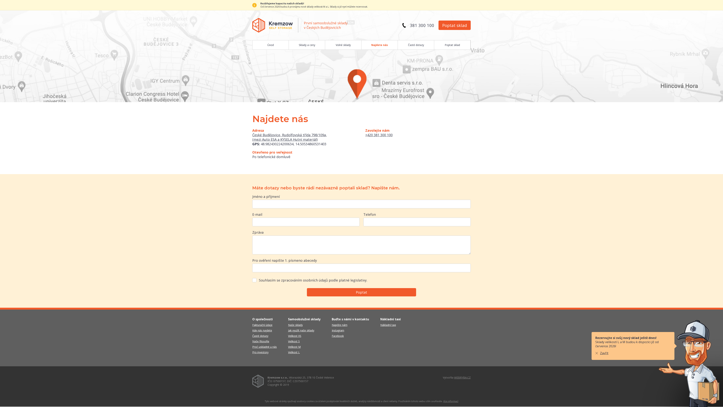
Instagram (338, 330)
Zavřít (604, 353)
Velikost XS (294, 336)
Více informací (450, 401)
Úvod (270, 45)
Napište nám (339, 325)
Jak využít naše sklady (301, 330)
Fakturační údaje (262, 325)
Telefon (369, 214)
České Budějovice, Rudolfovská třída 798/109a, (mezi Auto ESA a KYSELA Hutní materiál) (289, 137)
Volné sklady (343, 45)
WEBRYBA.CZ (462, 377)
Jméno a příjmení (266, 196)
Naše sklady (295, 325)
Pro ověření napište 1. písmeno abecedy (284, 260)
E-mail (257, 214)
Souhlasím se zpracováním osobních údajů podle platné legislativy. (313, 280)
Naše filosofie (260, 341)
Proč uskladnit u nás (264, 347)
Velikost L (294, 352)
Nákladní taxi (388, 325)
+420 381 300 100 (379, 135)
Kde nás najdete (262, 330)
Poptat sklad (454, 25)
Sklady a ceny (307, 45)
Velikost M (294, 347)
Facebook (338, 336)
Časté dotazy (416, 45)
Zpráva (258, 232)
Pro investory (260, 352)
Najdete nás (379, 45)
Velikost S (294, 341)
